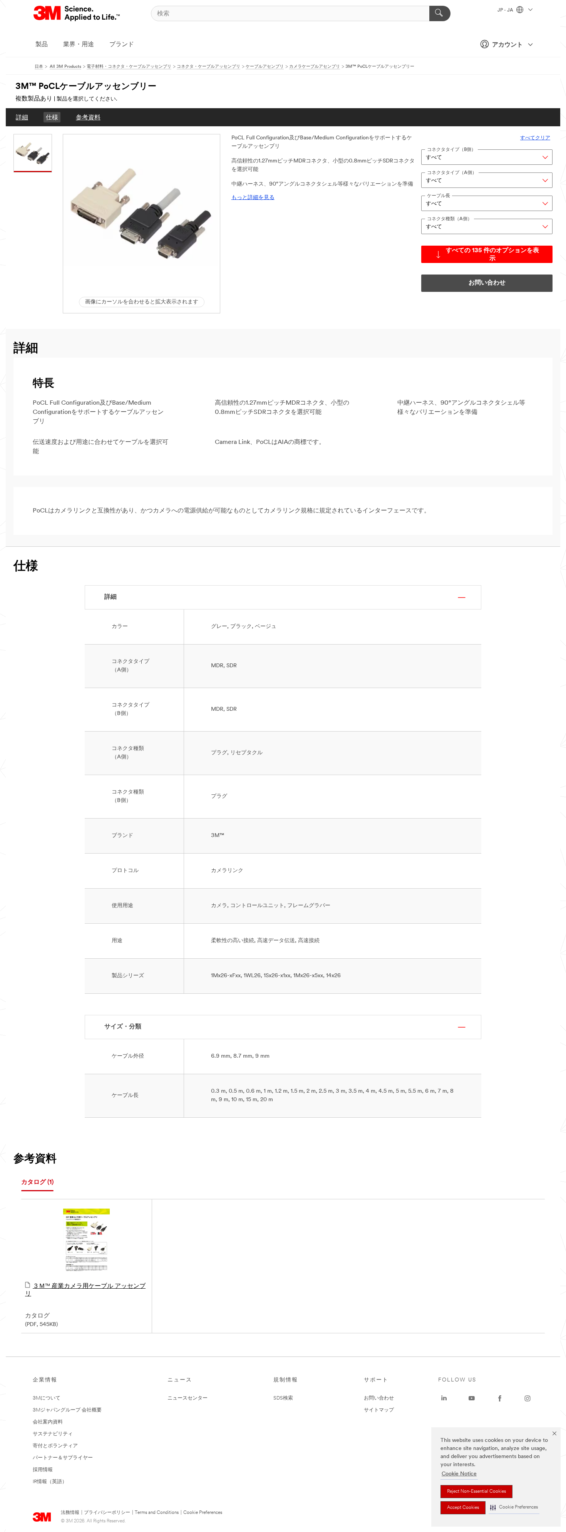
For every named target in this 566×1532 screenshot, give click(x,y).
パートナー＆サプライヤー (63, 1457)
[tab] (37, 1182)
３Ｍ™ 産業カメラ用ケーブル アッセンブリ (85, 1290)
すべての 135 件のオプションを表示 (492, 255)
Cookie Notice (459, 1474)
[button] (514, 1507)
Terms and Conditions (157, 1512)
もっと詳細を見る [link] (253, 198)
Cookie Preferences (202, 1512)
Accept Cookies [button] (463, 1507)
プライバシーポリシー (107, 1512)
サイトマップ (379, 1410)
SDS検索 (283, 1398)
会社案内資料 (48, 1422)
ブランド (121, 45)
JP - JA (505, 10)
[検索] (439, 13)
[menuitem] (21, 117)
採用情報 (43, 1469)
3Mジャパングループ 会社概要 (67, 1410)
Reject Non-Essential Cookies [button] (476, 1491)
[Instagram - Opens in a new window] (527, 1398)
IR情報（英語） (50, 1481)
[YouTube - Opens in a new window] (471, 1398)
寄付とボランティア (55, 1445)
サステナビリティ (53, 1434)
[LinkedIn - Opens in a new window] (444, 1398)
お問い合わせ (379, 1398)
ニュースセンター (187, 1398)
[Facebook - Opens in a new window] (500, 1398)
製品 (41, 45)
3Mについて (46, 1398)
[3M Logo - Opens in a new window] (77, 13)
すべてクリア (535, 138)
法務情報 (70, 1512)
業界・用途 (78, 45)
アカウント (507, 45)
